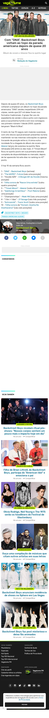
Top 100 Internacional (9, 659)
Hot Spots (5, 654)
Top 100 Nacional (7, 656)
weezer (25, 213)
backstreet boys (12, 213)
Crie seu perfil (6, 670)
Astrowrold (10, 202)
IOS (34, 673)
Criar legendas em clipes (10, 676)
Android (40, 673)
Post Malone (33, 191)
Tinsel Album (11, 188)
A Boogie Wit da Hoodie (29, 177)
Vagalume (12, 3)
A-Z (33, 8)
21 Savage (23, 199)
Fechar (24, 704)
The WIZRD (10, 174)
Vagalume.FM (6, 662)
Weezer (4, 146)
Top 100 (15, 8)
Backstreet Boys (35, 104)
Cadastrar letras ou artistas (11, 673)
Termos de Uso (30, 651)
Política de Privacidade (33, 654)
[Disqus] (24, 294)
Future (20, 174)
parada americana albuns (13, 216)
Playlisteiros (5, 648)
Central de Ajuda (30, 648)
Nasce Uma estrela (28, 182)
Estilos (25, 8)
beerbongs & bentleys (15, 191)
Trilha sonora (10, 182)
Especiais (4, 651)
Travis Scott (23, 202)
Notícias (42, 8)
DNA (7, 171)
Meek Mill (26, 196)
